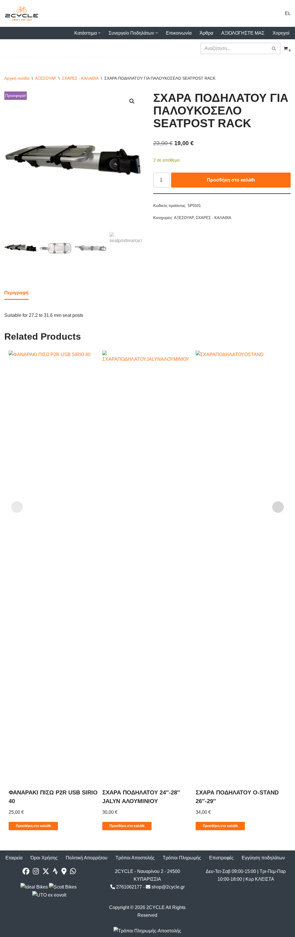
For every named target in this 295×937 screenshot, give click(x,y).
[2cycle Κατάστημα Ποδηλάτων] (21, 13)
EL (288, 13)
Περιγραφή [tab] (16, 292)
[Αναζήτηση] (274, 48)
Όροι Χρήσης (44, 857)
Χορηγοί (281, 33)
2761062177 (128, 886)
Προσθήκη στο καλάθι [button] (33, 826)
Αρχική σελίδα (16, 78)
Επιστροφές (221, 857)
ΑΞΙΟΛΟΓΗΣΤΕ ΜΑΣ (242, 33)
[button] (99, 33)
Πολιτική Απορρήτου (86, 857)
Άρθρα (206, 33)
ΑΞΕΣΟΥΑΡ (45, 78)
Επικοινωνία (179, 33)
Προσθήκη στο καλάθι (231, 179)
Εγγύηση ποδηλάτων (263, 857)
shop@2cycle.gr (167, 886)
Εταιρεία (13, 857)
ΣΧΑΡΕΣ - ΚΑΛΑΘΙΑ (80, 78)
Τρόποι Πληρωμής (182, 857)
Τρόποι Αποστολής (135, 857)
